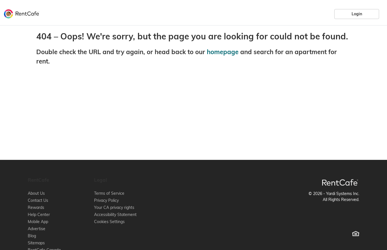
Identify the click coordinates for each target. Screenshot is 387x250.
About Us (36, 193)
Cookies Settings (109, 221)
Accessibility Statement (115, 214)
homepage (223, 52)
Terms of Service (109, 193)
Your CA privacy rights (114, 207)
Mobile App (38, 221)
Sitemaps (36, 242)
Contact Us (38, 200)
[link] (357, 13)
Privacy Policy (106, 200)
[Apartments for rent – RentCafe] (20, 13)
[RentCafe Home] (340, 182)
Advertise (36, 228)
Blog (32, 235)
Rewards (36, 207)
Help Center (39, 214)
